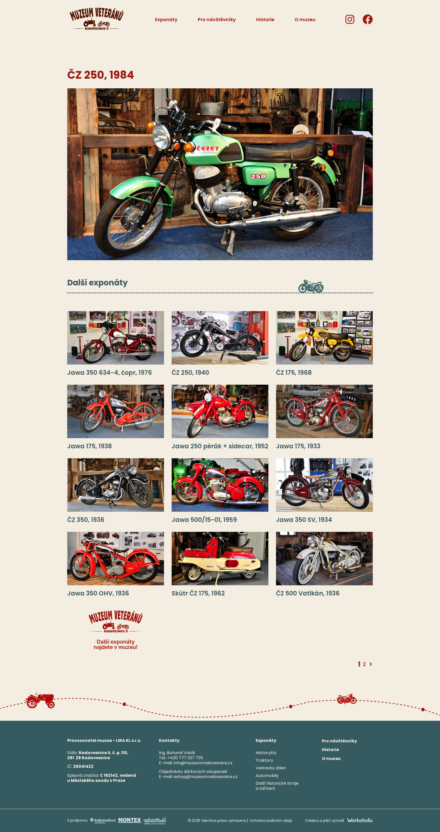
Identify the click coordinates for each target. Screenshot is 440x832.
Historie (330, 750)
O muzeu (331, 758)
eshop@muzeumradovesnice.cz (206, 777)
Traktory (264, 760)
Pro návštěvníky (339, 741)
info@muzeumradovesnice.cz (203, 763)
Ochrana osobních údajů (271, 820)
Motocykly (266, 753)
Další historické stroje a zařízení (277, 785)
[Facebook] (368, 19)
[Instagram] (350, 19)
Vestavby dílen (271, 768)
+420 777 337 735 (185, 758)
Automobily (267, 776)
